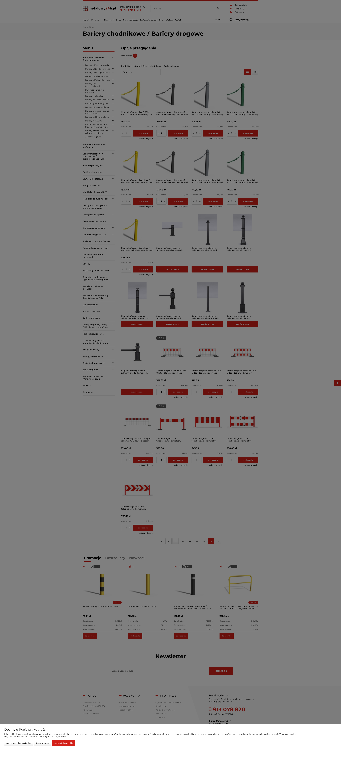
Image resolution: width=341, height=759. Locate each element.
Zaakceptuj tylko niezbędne (18, 743)
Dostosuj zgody (42, 743)
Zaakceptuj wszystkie (63, 743)
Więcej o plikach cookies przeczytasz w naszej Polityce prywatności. (35, 736)
